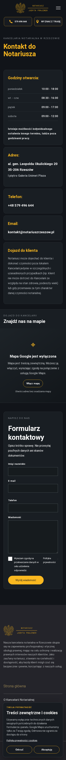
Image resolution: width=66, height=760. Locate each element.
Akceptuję (46, 749)
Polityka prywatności (49, 560)
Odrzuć (19, 749)
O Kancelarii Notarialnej (19, 699)
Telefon (12, 500)
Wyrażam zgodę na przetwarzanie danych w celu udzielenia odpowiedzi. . (36, 564)
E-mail (11, 481)
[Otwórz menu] (58, 8)
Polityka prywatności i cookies (22, 740)
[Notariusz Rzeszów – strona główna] (33, 8)
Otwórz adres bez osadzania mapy (33, 391)
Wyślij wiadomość (25, 580)
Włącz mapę (33, 383)
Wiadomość (14, 517)
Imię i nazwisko (16, 464)
